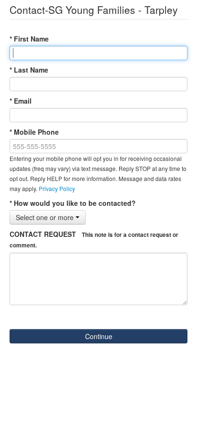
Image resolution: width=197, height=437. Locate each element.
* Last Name (29, 70)
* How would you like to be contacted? (73, 203)
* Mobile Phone (34, 132)
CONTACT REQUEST (94, 239)
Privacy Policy (57, 188)
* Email (21, 101)
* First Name (29, 38)
